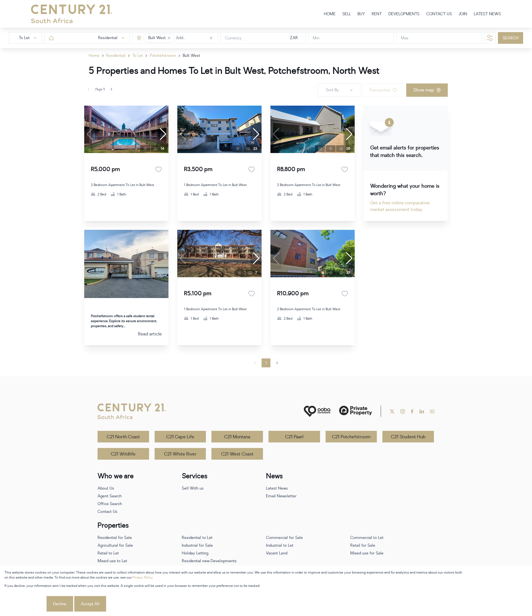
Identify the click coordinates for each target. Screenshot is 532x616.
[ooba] (317, 411)
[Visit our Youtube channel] (432, 411)
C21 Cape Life (180, 437)
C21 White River (180, 454)
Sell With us (193, 488)
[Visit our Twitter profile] (392, 411)
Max (404, 38)
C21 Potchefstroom (351, 437)
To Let (137, 55)
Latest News (277, 488)
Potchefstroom (163, 55)
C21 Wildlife (123, 454)
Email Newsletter (281, 496)
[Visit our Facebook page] (412, 411)
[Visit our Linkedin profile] (422, 411)
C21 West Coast (237, 454)
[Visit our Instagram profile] (402, 411)
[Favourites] (158, 169)
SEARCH (510, 38)
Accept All (90, 604)
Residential (116, 55)
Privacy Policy (142, 577)
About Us (106, 488)
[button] (169, 38)
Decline (59, 604)
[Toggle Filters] (490, 38)
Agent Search (110, 496)
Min (316, 38)
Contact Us (107, 511)
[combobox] (199, 38)
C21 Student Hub (408, 437)
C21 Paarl (294, 437)
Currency (233, 38)
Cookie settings (25, 604)
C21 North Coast (123, 437)
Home (94, 55)
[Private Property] (355, 411)
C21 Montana (237, 437)
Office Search (110, 503)
